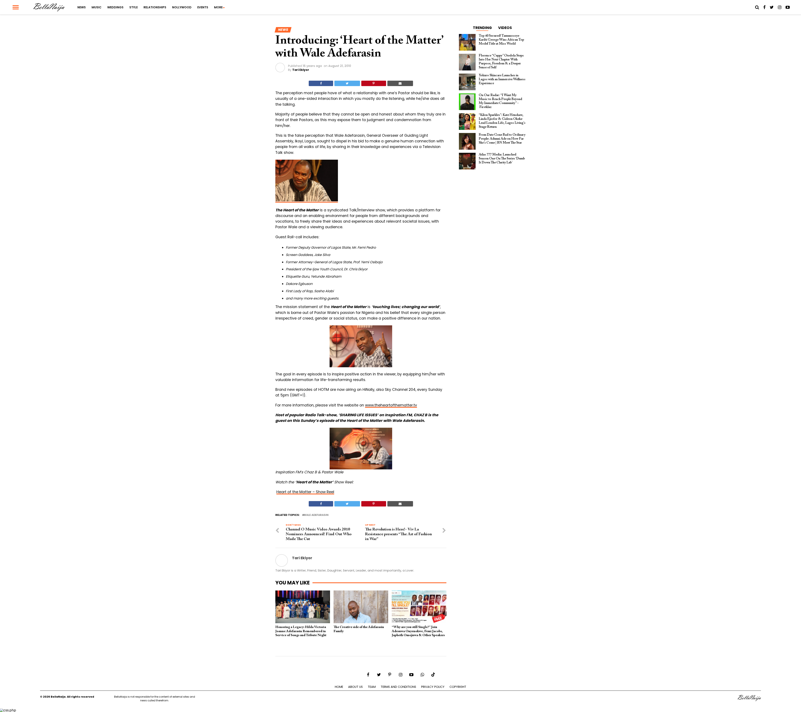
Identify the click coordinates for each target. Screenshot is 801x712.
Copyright (458, 687)
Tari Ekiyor (300, 70)
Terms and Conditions (398, 687)
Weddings (115, 7)
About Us (355, 687)
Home (339, 687)
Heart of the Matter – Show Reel (305, 491)
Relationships (155, 7)
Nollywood (181, 7)
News (81, 7)
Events (202, 7)
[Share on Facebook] (321, 83)
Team (372, 687)
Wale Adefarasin (316, 515)
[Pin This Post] (373, 83)
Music (96, 7)
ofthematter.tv (403, 405)
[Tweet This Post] (347, 83)
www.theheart (377, 405)
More (218, 7)
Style (133, 7)
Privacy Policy (433, 687)
